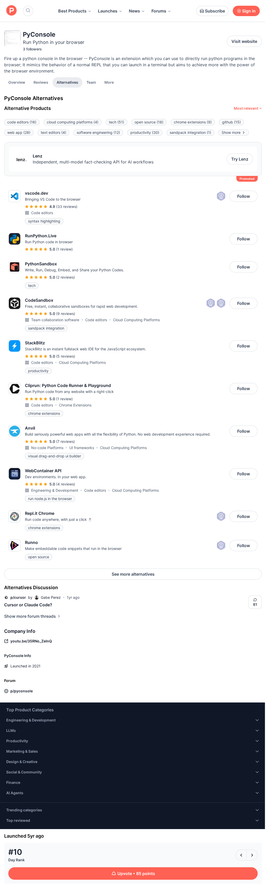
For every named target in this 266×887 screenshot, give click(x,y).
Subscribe (215, 11)
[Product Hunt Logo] (11, 10)
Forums (158, 11)
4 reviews (65, 484)
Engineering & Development (54, 490)
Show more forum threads (30, 616)
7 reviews (65, 441)
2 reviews (65, 277)
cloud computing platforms (72, 122)
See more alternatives (133, 574)
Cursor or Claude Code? (28, 604)
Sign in (249, 11)
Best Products (72, 11)
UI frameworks (81, 447)
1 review (64, 249)
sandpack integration (190, 132)
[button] (109, 82)
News (134, 11)
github (231, 122)
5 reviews (65, 356)
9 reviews (65, 313)
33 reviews (66, 206)
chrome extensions (193, 122)
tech (116, 122)
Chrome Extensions (75, 405)
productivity (144, 132)
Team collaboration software (55, 320)
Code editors (42, 213)
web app (18, 132)
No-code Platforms (47, 447)
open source (149, 122)
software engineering (98, 132)
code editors (21, 122)
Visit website (244, 41)
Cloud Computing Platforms (136, 320)
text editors (53, 132)
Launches (107, 11)
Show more (231, 132)
